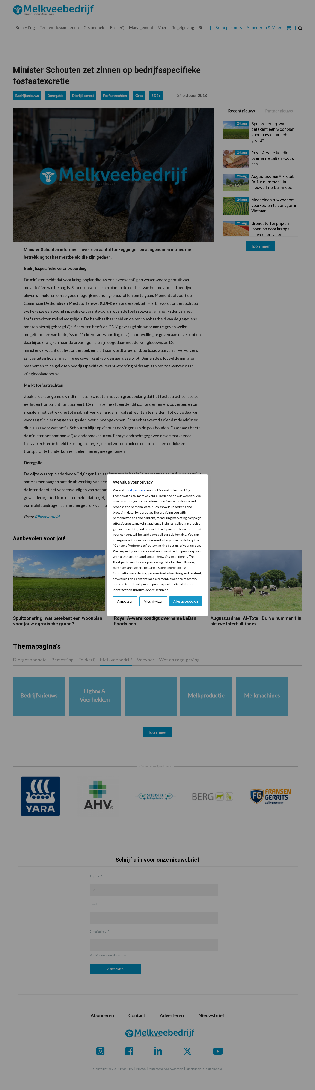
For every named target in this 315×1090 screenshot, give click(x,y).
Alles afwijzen (153, 601)
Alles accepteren (185, 601)
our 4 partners (135, 490)
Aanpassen (125, 601)
